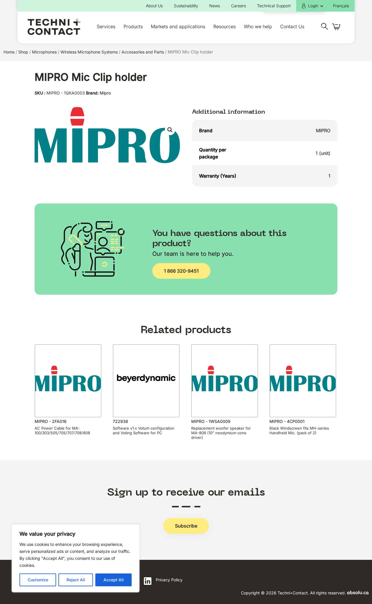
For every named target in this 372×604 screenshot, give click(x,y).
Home (9, 51)
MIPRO (323, 130)
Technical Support (274, 5)
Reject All (76, 579)
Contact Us (292, 26)
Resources (224, 26)
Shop (23, 51)
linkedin (147, 581)
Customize (38, 579)
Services (106, 26)
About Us (154, 5)
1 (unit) (323, 153)
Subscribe (186, 526)
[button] (170, 130)
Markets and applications (178, 26)
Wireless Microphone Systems (89, 51)
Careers (238, 5)
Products (133, 26)
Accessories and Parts (142, 51)
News (214, 5)
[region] (76, 558)
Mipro (105, 92)
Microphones (44, 51)
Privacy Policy (169, 579)
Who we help (258, 26)
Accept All (113, 579)
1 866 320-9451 (181, 271)
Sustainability (186, 5)
